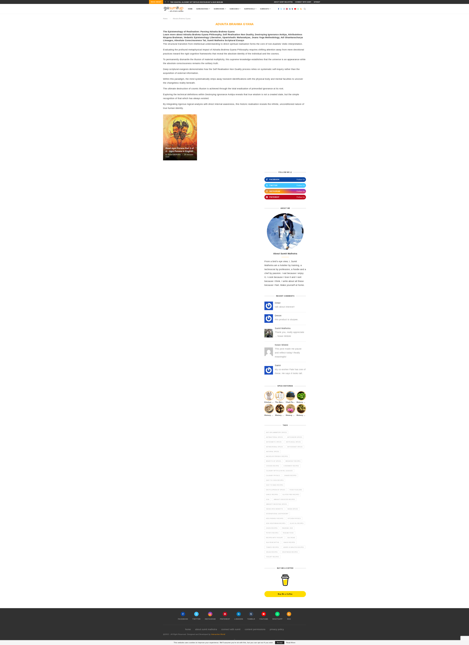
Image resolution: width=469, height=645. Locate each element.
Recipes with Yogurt (274, 537)
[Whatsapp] (298, 9)
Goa (267, 499)
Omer (278, 303)
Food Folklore (296, 489)
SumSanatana (202, 9)
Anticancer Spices (294, 437)
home (188, 629)
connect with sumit (303, 2)
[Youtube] (295, 9)
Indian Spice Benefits (274, 509)
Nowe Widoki (281, 345)
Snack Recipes (289, 542)
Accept (279, 643)
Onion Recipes (271, 528)
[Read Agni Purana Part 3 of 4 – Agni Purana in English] (180, 137)
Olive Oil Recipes (297, 523)
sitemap (317, 2)
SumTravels (249, 9)
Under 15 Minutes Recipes (293, 547)
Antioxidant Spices (295, 447)
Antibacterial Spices (274, 437)
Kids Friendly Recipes (274, 518)
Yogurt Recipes (272, 556)
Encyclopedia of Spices (275, 489)
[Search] (305, 9)
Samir (278, 365)
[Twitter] (281, 9)
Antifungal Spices (293, 442)
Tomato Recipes (272, 547)
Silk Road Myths (272, 542)
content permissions (255, 629)
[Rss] (301, 9)
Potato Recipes (272, 533)
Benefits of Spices (273, 461)
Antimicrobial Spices (274, 447)
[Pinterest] (287, 9)
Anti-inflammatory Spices (276, 432)
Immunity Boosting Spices (276, 504)
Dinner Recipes (290, 475)
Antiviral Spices (272, 451)
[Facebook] (278, 9)
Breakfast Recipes (293, 461)
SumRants (264, 9)
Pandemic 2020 (287, 528)
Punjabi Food (288, 533)
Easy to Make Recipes (274, 485)
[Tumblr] (292, 9)
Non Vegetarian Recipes (275, 523)
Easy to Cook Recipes (274, 480)
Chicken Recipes (272, 466)
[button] (165, 2)
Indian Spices (292, 509)
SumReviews (219, 9)
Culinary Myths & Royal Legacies (279, 470)
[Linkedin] (290, 9)
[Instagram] (284, 9)
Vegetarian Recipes (290, 552)
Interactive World (218, 634)
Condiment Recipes (291, 466)
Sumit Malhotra (174, 154)
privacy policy (277, 629)
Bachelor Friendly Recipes (277, 456)
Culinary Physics (273, 475)
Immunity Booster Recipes (284, 499)
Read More (290, 642)
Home (190, 9)
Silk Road (291, 537)
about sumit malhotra (283, 2)
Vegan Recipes (272, 552)
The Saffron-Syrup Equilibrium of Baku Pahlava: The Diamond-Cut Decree (203, 2)
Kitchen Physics (294, 518)
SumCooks (234, 9)
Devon (278, 315)
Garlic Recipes (272, 494)
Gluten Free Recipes (290, 494)
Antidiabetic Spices (274, 442)
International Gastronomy (277, 513)
